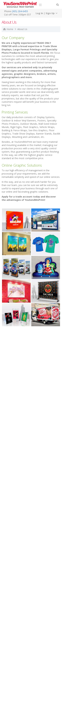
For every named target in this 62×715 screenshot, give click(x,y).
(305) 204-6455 (20, 11)
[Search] (57, 4)
